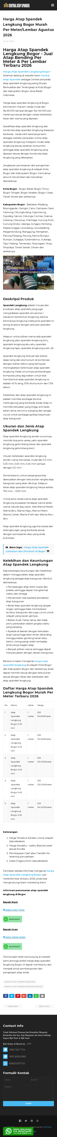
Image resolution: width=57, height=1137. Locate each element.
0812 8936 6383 (15, 937)
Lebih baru (13, 1006)
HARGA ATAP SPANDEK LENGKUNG (20, 982)
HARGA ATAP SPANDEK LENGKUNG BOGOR (24, 986)
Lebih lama (44, 1006)
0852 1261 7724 (15, 909)
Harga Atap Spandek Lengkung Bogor (26, 71)
